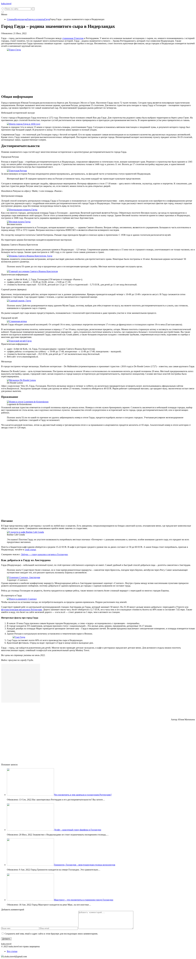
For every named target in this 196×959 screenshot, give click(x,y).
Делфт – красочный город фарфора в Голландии (77, 830)
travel (6, 3)
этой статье (30, 549)
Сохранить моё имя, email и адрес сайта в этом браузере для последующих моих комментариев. (51, 933)
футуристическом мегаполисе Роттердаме (21, 609)
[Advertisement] (98, 72)
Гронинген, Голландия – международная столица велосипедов (84, 865)
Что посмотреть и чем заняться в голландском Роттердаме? (83, 794)
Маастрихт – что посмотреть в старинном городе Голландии (83, 900)
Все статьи (12, 951)
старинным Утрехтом (72, 38)
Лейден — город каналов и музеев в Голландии (44, 554)
